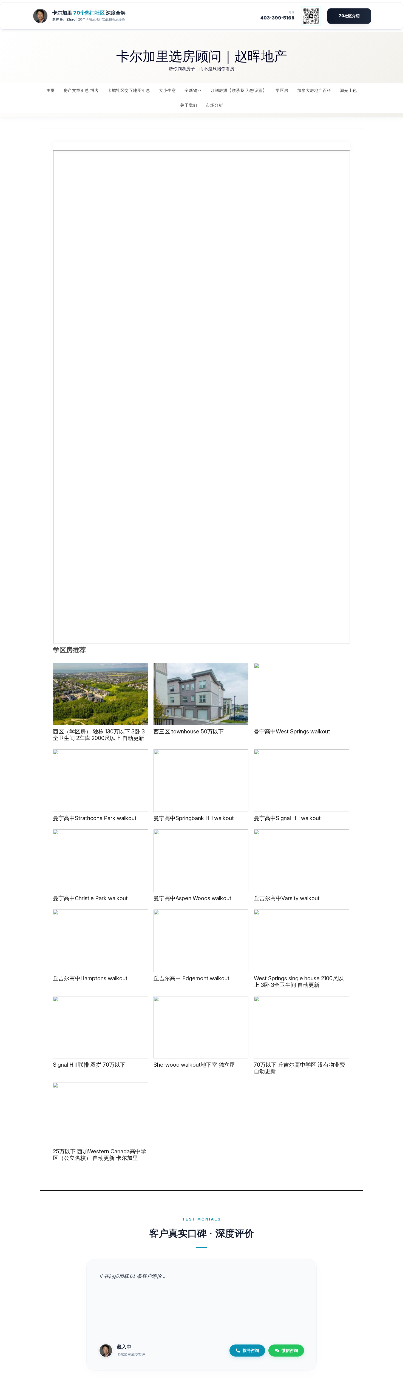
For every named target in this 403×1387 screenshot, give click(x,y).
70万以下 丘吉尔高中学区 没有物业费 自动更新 (299, 1068)
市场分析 (214, 105)
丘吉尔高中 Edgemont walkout (191, 978)
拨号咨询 (251, 1350)
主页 (50, 90)
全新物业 (193, 90)
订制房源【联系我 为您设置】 (238, 90)
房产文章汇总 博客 (81, 90)
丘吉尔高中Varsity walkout (287, 898)
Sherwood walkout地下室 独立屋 (194, 1064)
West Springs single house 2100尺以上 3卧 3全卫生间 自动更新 (299, 981)
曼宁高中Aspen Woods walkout (192, 898)
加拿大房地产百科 (314, 90)
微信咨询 (290, 1350)
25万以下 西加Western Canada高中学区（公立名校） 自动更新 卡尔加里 (99, 1154)
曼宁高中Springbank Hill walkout (194, 818)
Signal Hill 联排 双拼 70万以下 (89, 1064)
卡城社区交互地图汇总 (128, 90)
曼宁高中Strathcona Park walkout (95, 818)
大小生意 (167, 90)
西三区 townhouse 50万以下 (189, 731)
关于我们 (188, 105)
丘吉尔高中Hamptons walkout (90, 978)
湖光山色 (348, 90)
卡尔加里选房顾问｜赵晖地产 (201, 55)
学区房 (282, 90)
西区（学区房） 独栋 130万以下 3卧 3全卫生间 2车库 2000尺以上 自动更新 (99, 734)
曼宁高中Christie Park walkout (90, 898)
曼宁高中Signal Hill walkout (287, 818)
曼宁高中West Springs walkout (292, 731)
